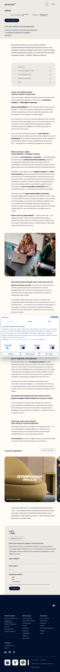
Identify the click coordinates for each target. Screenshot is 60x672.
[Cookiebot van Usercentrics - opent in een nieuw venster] (51, 317)
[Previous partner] (26, 667)
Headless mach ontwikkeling (44, 15)
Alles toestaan (49, 354)
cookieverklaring (28, 339)
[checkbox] (32, 579)
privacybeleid (14, 339)
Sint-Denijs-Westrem (47, 628)
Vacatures (25, 631)
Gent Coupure (44, 618)
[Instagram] (14, 652)
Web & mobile (9, 629)
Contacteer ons (9, 645)
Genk (41, 633)
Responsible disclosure (47, 663)
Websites (35, 15)
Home (11, 15)
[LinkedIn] (5, 652)
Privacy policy (34, 660)
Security (7, 626)
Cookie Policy (43, 660)
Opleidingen (26, 633)
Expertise (17, 15)
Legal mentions (35, 663)
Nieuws (24, 626)
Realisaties (25, 628)
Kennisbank (25, 638)
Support (7, 648)
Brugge (42, 631)
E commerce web (25, 15)
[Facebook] (10, 652)
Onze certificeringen (28, 621)
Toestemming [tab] (10, 321)
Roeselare (43, 623)
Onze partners (26, 623)
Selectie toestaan (30, 354)
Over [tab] (49, 321)
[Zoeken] (47, 4)
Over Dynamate (27, 618)
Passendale (43, 621)
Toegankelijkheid (35, 667)
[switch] (22, 348)
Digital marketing (10, 631)
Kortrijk (42, 626)
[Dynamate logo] (10, 4)
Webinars (25, 636)
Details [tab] (30, 321)
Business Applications (11, 618)
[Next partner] (28, 667)
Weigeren (11, 354)
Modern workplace (10, 624)
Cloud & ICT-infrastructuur (9, 621)
